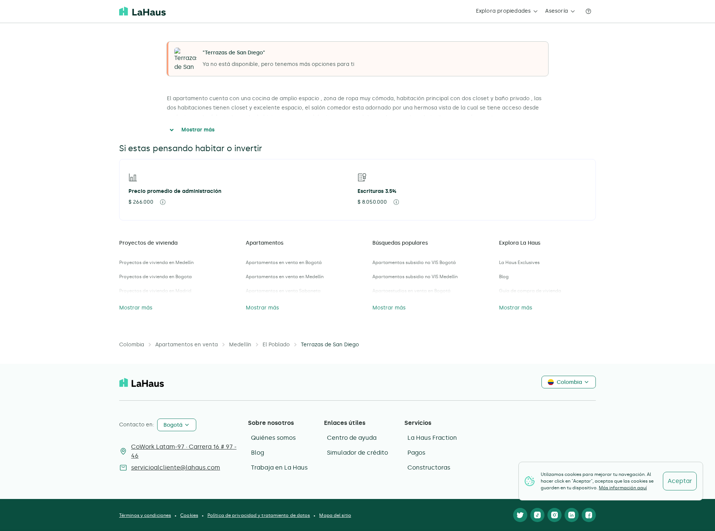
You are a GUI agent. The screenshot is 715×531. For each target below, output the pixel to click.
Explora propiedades (503, 11)
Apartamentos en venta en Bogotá (284, 262)
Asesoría (556, 11)
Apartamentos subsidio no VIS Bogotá (414, 262)
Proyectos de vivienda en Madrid (155, 290)
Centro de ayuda (351, 437)
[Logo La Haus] (142, 11)
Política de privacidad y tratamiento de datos (258, 515)
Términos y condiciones (145, 515)
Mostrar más (197, 130)
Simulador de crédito (357, 452)
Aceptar (680, 480)
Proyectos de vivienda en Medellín (156, 262)
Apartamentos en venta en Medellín (285, 276)
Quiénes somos (273, 437)
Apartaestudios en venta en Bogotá (411, 290)
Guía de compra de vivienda (530, 290)
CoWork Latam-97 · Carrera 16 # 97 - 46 (183, 451)
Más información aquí (623, 487)
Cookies (189, 515)
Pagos (416, 452)
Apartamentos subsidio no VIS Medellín (415, 276)
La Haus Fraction (432, 437)
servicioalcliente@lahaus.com (175, 467)
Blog (504, 276)
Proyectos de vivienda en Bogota (155, 276)
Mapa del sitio (335, 515)
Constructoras (428, 467)
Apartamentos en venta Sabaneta (283, 290)
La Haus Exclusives (519, 262)
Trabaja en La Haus (279, 467)
